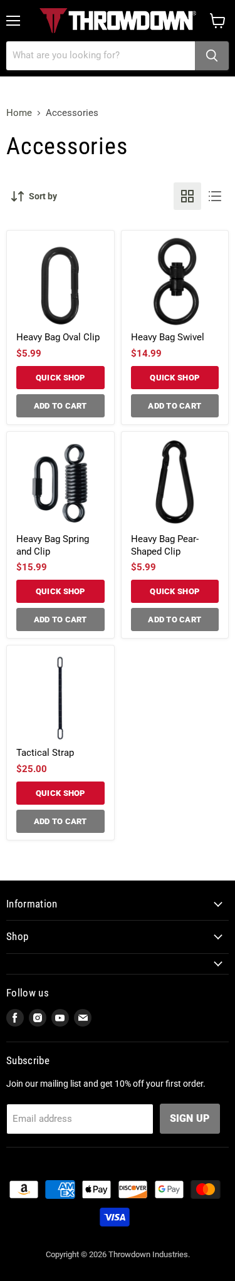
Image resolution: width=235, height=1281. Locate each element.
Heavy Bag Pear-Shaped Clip (165, 545)
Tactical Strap (45, 752)
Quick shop (60, 377)
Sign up (190, 1118)
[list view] (215, 196)
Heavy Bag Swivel (167, 337)
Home (19, 113)
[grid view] (187, 196)
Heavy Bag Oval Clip (58, 337)
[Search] (212, 55)
